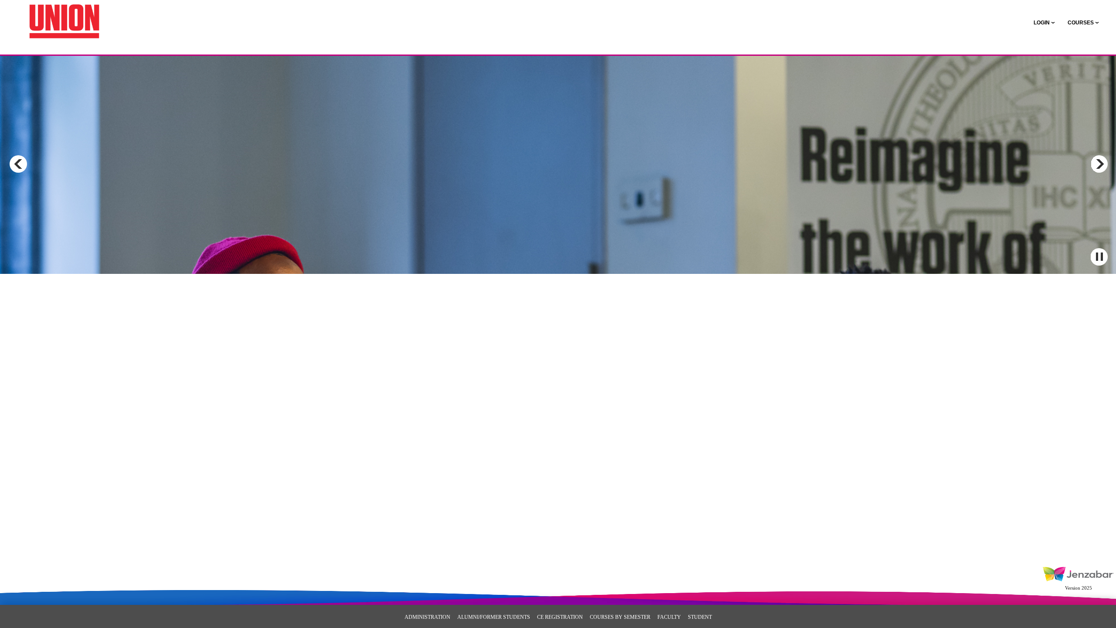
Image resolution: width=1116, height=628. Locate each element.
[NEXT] (1099, 164)
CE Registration (560, 617)
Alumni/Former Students (493, 617)
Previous (18, 164)
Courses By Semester (620, 617)
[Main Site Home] (64, 15)
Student (700, 617)
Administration (427, 617)
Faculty (669, 617)
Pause (1099, 257)
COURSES (1081, 23)
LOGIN (1042, 23)
